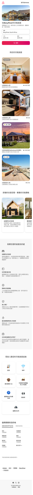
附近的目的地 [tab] (19, 426)
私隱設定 (14, 487)
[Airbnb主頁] (3, 2)
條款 (19, 487)
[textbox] (9, 38)
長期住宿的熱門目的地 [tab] (7, 426)
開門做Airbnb (25, 2)
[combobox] (16, 32)
